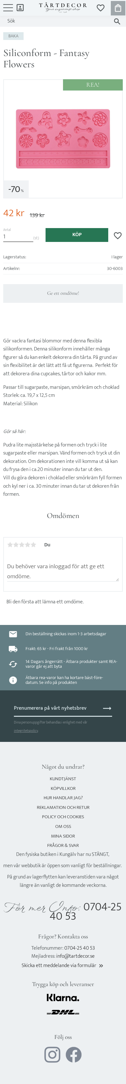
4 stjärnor (27, 545)
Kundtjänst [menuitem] (63, 779)
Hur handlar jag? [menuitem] (63, 798)
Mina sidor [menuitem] (20, 7)
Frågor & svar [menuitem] (63, 845)
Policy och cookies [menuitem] (63, 817)
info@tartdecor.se (75, 956)
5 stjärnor (33, 545)
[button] (8, 11)
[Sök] (117, 21)
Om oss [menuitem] (63, 826)
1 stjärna (10, 545)
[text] (14, 213)
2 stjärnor (16, 545)
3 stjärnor (22, 545)
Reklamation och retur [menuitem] (63, 807)
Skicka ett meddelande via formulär (63, 965)
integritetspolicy (26, 731)
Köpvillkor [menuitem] (63, 788)
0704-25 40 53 (86, 911)
